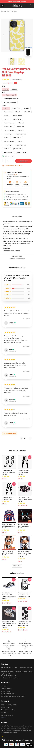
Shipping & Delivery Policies (8, 704)
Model (4, 105)
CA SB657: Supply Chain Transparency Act (13, 696)
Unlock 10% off (3, 740)
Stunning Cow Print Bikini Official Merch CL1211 (7, 553)
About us (3, 686)
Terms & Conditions (6, 688)
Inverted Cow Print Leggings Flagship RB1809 (23, 472)
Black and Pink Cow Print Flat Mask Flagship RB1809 (25, 499)
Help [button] (31, 745)
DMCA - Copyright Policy (8, 693)
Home (3, 11)
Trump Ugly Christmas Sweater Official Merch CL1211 (8, 526)
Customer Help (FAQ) (7, 715)
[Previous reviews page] (21, 438)
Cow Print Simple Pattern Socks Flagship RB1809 (8, 472)
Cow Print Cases (12, 11)
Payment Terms (5, 707)
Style (3, 92)
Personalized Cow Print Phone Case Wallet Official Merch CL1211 (24, 594)
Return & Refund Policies (8, 710)
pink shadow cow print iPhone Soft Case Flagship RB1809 (24, 623)
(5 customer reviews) (16, 79)
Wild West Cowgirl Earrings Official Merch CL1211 (24, 526)
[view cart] (31, 5)
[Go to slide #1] (12, 61)
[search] (28, 5)
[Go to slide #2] (21, 61)
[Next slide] (30, 35)
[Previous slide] (3, 35)
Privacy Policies (5, 691)
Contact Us (4, 712)
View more (17, 566)
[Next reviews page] (30, 438)
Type (3, 86)
